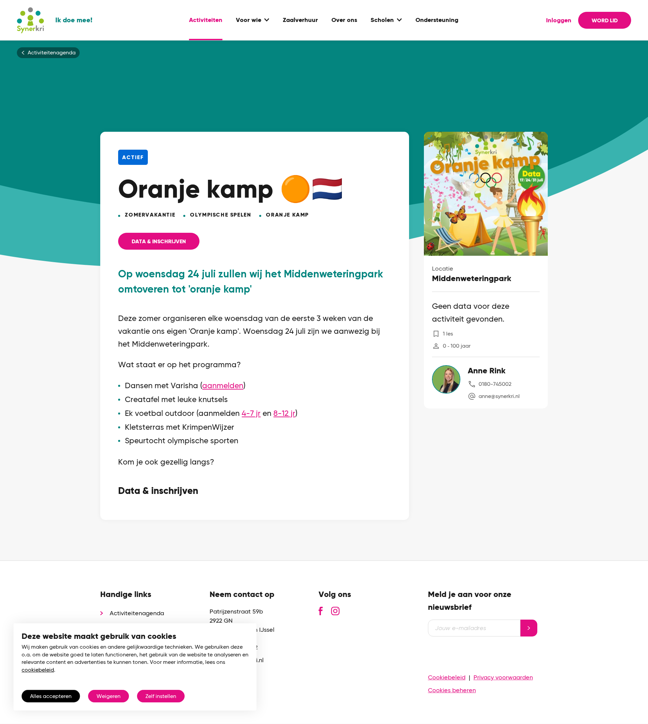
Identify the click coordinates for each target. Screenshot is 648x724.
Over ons (344, 20)
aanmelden (222, 385)
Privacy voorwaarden (503, 677)
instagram (335, 611)
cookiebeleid (38, 670)
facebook (321, 611)
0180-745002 (495, 384)
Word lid (605, 20)
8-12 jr (284, 413)
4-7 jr (251, 413)
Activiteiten (205, 20)
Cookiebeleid (446, 677)
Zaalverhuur (300, 20)
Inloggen (558, 20)
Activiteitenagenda (52, 52)
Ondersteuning (436, 20)
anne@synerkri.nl (499, 396)
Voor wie (248, 20)
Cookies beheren (452, 690)
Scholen (382, 20)
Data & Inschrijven (159, 241)
